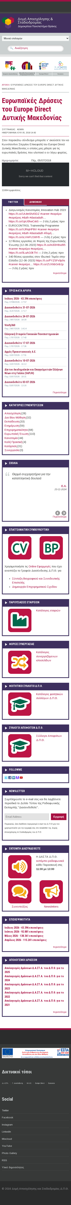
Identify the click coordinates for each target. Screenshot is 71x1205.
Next (63, 513)
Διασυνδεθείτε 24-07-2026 (20, 316)
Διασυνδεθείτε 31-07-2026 (20, 307)
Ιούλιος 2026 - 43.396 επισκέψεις (23, 298)
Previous (58, 513)
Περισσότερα (59, 392)
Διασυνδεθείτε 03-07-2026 (20, 382)
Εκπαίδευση (12, 421)
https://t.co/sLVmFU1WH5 (24, 237)
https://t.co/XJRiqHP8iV (23, 229)
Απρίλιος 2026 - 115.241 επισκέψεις (26, 940)
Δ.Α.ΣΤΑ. (5, 1083)
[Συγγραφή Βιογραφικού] (20, 558)
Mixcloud (7, 1138)
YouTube (7, 1145)
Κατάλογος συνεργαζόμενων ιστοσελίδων (47, 656)
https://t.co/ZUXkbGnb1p (49, 264)
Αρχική (5, 85)
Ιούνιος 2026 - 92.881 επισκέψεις (24, 931)
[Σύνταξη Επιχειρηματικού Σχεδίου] (51, 558)
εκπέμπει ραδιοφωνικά (50, 860)
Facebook (7, 1117)
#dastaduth (36, 217)
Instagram (7, 1124)
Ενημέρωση (12, 425)
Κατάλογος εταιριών (48, 610)
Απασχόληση (13, 413)
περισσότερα (59, 273)
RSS (4, 1160)
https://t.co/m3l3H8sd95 (51, 244)
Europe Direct (39, 1083)
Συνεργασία (12, 450)
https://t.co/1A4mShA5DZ (24, 213)
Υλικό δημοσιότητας (13, 1167)
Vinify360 (10, 325)
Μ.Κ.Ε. (29, 1083)
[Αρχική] (35, 28)
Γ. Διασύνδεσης (17, 1083)
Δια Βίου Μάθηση (15, 417)
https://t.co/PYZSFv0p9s (50, 260)
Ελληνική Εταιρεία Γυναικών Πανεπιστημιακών (32, 334)
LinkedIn (6, 1131)
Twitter (5, 1110)
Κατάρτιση (11, 446)
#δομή (47, 233)
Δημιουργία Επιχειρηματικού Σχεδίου (34, 586)
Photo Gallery (9, 1153)
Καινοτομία (11, 438)
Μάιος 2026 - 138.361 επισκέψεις (24, 936)
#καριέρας (15, 217)
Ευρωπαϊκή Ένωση (16, 433)
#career (45, 213)
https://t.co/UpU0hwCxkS (24, 221)
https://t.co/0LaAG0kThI (23, 252)
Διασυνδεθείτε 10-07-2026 (20, 360)
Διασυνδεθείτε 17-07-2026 (20, 343)
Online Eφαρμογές (40, 566)
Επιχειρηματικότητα (16, 429)
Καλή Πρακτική (13, 442)
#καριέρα (56, 213)
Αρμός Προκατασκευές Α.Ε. (20, 351)
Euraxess (51, 1083)
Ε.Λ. (63, 486)
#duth (25, 217)
